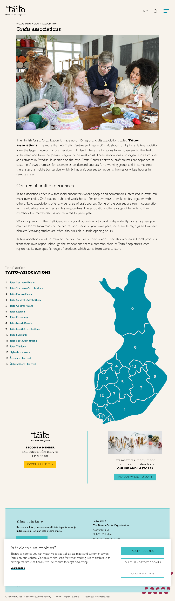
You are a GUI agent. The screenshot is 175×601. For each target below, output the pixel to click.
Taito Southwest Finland (23, 340)
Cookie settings (142, 573)
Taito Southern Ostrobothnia (26, 288)
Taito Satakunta (18, 334)
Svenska (75, 596)
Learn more (18, 567)
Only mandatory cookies (143, 562)
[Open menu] (166, 11)
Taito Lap (15, 311)
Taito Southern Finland (22, 282)
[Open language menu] (146, 10)
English (67, 596)
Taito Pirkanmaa (19, 317)
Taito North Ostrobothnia (25, 329)
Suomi (59, 596)
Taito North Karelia (21, 323)
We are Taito (23, 24)
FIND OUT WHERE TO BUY (133, 476)
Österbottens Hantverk (23, 363)
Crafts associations (46, 24)
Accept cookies (143, 551)
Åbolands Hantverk (20, 358)
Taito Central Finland (21, 305)
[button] (155, 11)
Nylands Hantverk (20, 352)
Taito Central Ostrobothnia (25, 300)
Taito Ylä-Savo (18, 346)
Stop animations (28, 585)
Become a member (38, 464)
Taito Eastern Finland (21, 294)
